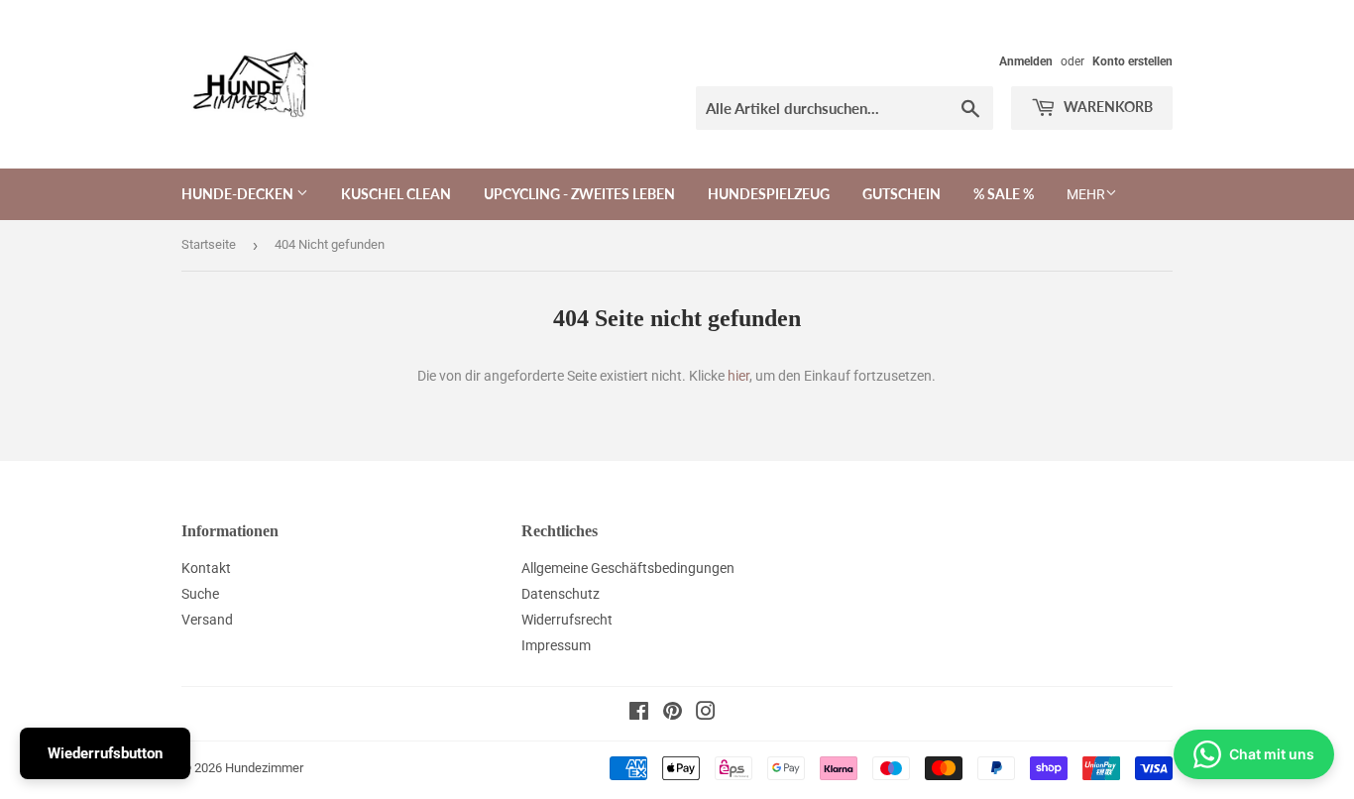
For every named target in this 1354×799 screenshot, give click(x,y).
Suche (200, 594)
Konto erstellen (1132, 61)
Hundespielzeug (769, 193)
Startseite (208, 244)
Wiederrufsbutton (105, 753)
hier (738, 376)
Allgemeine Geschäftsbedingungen (627, 568)
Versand (207, 620)
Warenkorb (1107, 106)
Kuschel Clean (396, 193)
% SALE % (1003, 193)
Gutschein (901, 193)
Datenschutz (560, 594)
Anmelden (1026, 61)
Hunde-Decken (238, 193)
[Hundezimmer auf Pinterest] (672, 714)
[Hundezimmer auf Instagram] (706, 714)
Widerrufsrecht (567, 620)
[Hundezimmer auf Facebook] (638, 714)
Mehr (1086, 194)
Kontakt (206, 568)
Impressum (556, 645)
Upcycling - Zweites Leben (579, 193)
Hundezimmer (264, 767)
